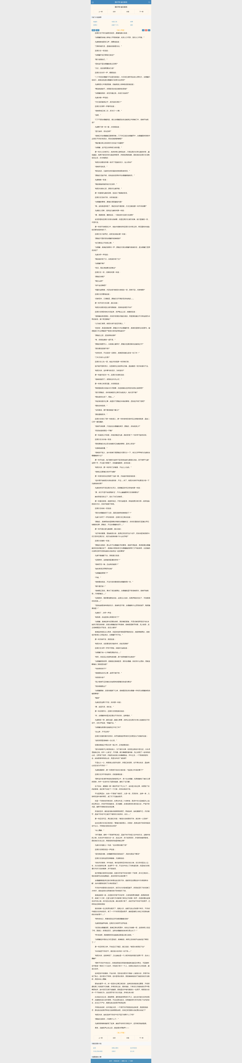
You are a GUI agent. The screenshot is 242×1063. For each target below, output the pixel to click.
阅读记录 (116, 1061)
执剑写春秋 (133, 1048)
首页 (110, 1061)
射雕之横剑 (115, 1048)
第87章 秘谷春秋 (121, 2)
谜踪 (131, 25)
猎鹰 (131, 22)
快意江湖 (114, 22)
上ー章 (101, 11)
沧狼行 (114, 1051)
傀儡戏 (95, 22)
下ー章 (141, 11)
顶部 (131, 1061)
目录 (114, 11)
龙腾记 (95, 25)
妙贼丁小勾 (115, 25)
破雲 (94, 1048)
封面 (127, 11)
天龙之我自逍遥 (97, 1051)
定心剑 (132, 1051)
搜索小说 (124, 1061)
